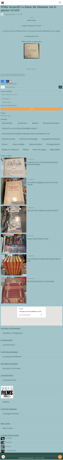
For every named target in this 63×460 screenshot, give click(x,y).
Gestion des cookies (39, 458)
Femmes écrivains (8, 139)
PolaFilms (6, 402)
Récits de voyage (39, 150)
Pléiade (25, 150)
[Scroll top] (60, 457)
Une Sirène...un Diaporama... (13, 333)
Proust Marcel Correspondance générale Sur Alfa (44, 260)
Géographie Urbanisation (51, 139)
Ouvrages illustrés (53, 144)
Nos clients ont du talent (12, 368)
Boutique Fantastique (51, 123)
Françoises (8, 442)
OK (60, 87)
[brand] (3, 2)
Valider (31, 109)
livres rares (4, 75)
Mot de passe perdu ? (12, 105)
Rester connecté (7, 102)
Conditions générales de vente (26, 458)
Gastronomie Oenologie (28, 139)
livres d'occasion (20, 75)
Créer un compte (4, 105)
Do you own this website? (24, 314)
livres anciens (11, 75)
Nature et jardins (35, 144)
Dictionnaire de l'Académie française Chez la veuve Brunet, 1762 (26, 134)
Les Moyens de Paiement (12, 357)
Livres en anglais (18, 144)
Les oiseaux (8, 438)
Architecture (22, 123)
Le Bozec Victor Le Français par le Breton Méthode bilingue (42, 163)
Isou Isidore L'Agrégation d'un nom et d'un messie (42, 184)
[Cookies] (3, 457)
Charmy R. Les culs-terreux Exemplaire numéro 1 (19, 128)
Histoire (4, 144)
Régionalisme (55, 150)
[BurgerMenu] (60, 2)
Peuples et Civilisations (10, 150)
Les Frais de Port (9, 345)
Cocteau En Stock (9, 380)
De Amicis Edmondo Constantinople (40, 281)
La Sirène (8, 446)
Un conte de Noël (10, 450)
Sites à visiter (8, 428)
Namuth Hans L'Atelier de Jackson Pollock (42, 211)
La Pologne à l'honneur (11, 414)
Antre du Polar (7, 123)
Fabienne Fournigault (10, 14)
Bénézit (35, 123)
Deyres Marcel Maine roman (37, 239)
